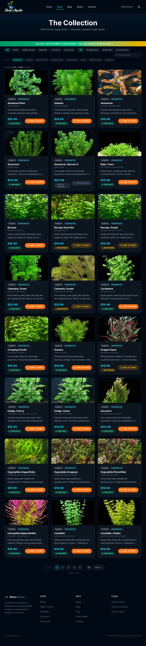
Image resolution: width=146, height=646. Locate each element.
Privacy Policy (118, 602)
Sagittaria (109, 60)
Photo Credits (117, 611)
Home (49, 7)
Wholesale (127, 7)
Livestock (56, 50)
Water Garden (29, 50)
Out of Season (122, 50)
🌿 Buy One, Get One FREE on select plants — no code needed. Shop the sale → (73, 43)
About (80, 7)
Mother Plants (96, 60)
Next (97, 567)
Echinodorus (72, 60)
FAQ (78, 611)
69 (89, 567)
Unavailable (83, 183)
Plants (15, 50)
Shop (59, 7)
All (7, 50)
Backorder (107, 50)
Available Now (92, 50)
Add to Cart (36, 121)
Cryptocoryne (57, 60)
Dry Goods (69, 50)
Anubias (29, 60)
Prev (49, 567)
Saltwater (43, 50)
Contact (92, 7)
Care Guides (82, 616)
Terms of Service (119, 607)
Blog (69, 7)
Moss (83, 60)
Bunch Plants (42, 60)
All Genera (17, 60)
